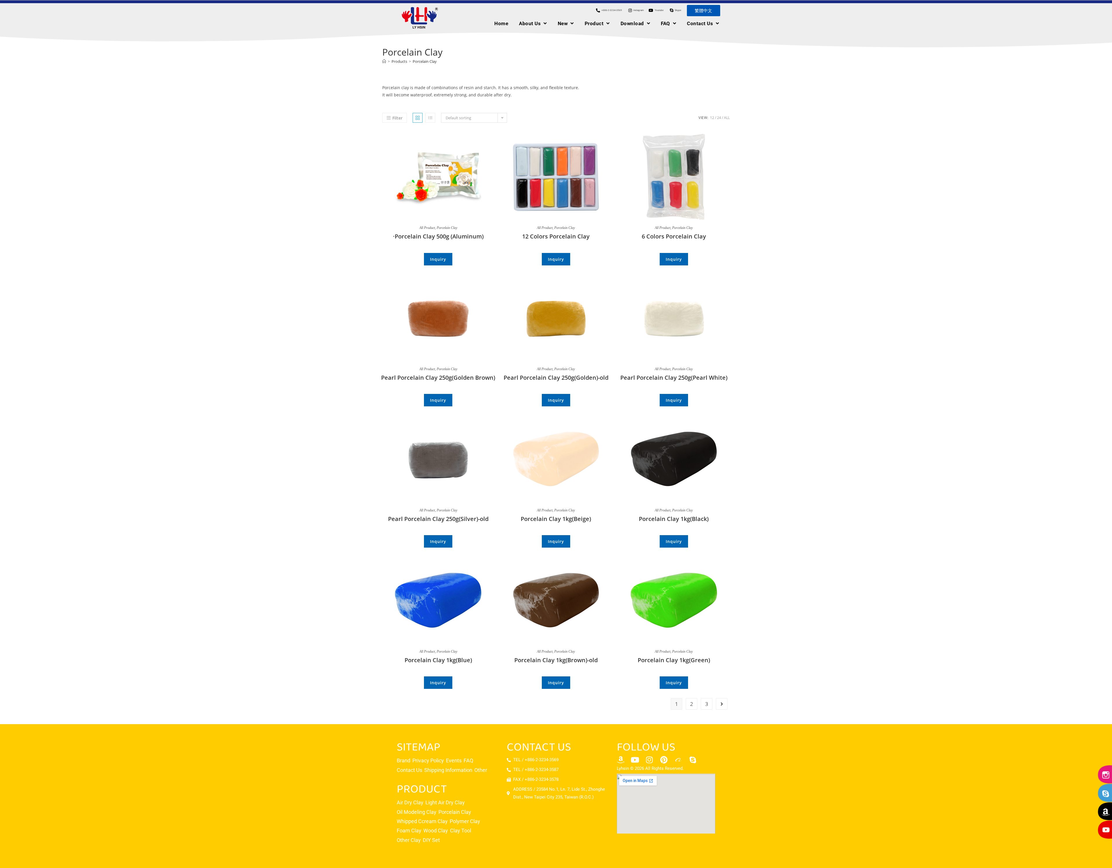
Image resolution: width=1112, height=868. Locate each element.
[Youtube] (635, 760)
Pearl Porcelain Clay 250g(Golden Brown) (438, 377)
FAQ (665, 23)
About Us (530, 23)
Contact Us (700, 23)
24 (719, 117)
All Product (427, 228)
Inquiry (438, 259)
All (727, 117)
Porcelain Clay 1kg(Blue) (438, 660)
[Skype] (693, 760)
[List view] (430, 118)
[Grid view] (418, 118)
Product (594, 23)
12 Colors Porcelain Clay (556, 236)
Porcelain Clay (425, 61)
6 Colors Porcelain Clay (674, 236)
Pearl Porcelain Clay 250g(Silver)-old (438, 519)
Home (501, 23)
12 (712, 117)
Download (632, 23)
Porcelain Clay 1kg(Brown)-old (556, 660)
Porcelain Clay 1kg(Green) (674, 660)
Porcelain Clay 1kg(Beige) (556, 519)
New (563, 23)
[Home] (384, 61)
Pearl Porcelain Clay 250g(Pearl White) (673, 377)
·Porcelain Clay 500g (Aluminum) (438, 236)
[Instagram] (649, 760)
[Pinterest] (664, 760)
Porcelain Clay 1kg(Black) (674, 519)
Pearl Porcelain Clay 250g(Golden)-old (556, 377)
